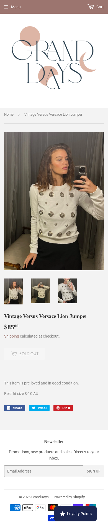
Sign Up (93, 471)
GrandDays (40, 497)
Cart (100, 7)
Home (9, 114)
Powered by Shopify (69, 497)
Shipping (11, 336)
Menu (16, 7)
